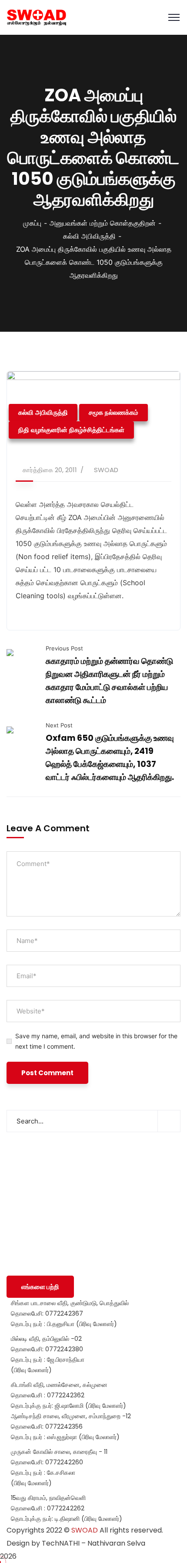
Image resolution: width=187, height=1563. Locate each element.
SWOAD (106, 469)
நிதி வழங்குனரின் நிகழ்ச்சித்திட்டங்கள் (71, 430)
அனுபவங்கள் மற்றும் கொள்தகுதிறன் (103, 223)
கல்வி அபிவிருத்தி (89, 236)
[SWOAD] (37, 17)
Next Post (59, 725)
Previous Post (64, 648)
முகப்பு (32, 223)
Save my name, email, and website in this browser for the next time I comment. (96, 1041)
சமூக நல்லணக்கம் (113, 412)
